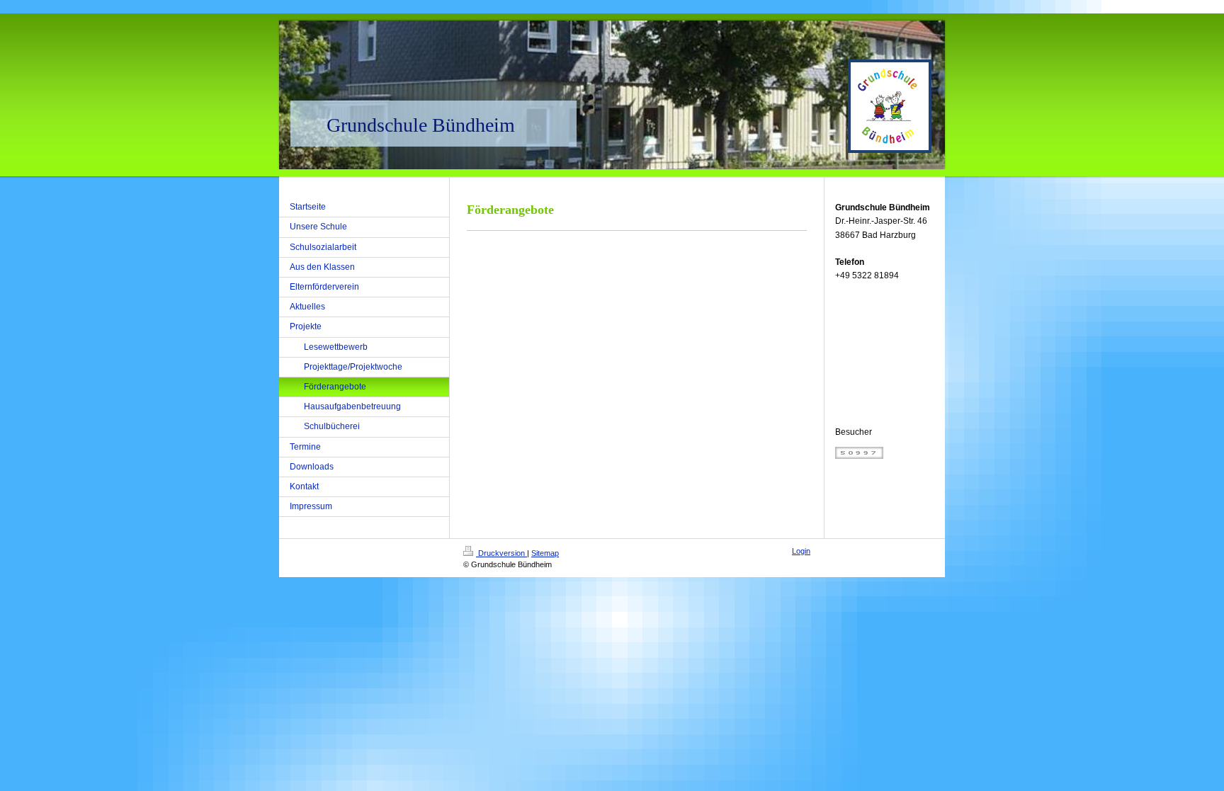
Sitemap (545, 553)
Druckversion (501, 553)
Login (801, 551)
